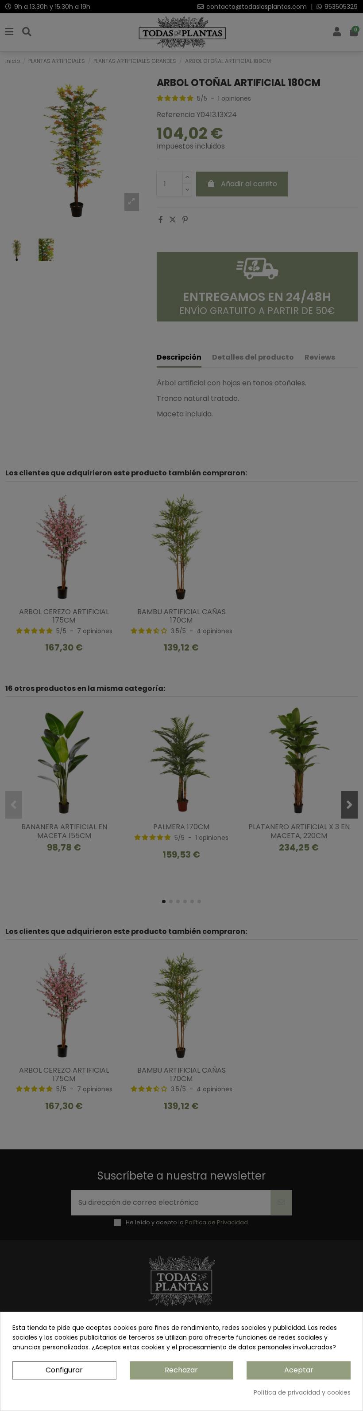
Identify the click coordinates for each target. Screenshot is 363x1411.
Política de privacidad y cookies (302, 1392)
